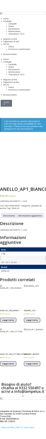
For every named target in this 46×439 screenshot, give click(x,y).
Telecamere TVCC (16, 34)
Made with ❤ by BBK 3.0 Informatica (17, 427)
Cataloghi (7, 21)
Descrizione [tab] (9, 215)
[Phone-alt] (25, 7)
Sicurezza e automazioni (19, 49)
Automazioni (13, 28)
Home (6, 18)
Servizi (6, 44)
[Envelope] (18, 7)
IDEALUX (15, 208)
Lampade (12, 23)
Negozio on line (10, 39)
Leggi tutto (8, 320)
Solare (11, 26)
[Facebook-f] (4, 7)
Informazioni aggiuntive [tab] (30, 215)
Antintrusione (14, 31)
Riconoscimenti (10, 54)
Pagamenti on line (11, 41)
